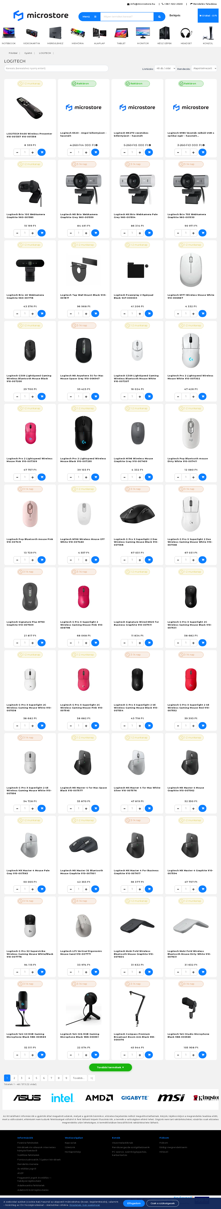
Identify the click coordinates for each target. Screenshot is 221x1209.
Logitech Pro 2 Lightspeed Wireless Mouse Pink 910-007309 (29, 460)
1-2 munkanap (31, 83)
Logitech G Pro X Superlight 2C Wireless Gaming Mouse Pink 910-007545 (81, 707)
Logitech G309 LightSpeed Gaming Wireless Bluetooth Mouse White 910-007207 (136, 378)
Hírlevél (164, 1151)
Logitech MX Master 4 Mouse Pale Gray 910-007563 (28, 872)
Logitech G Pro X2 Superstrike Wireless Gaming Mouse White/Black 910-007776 (30, 954)
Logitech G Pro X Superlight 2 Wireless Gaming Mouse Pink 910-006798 (81, 625)
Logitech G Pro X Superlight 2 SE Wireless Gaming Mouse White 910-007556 (29, 790)
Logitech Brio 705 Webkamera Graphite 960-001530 (187, 215)
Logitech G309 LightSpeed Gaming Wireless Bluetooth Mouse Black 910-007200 (29, 378)
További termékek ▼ (110, 1067)
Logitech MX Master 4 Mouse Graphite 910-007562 (186, 789)
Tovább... (78, 1078)
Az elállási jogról (26, 1168)
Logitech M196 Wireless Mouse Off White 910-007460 (82, 540)
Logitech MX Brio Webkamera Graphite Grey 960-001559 (79, 215)
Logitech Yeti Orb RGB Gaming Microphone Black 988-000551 (79, 1035)
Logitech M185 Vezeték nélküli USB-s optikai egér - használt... (191, 134)
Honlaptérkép (73, 1151)
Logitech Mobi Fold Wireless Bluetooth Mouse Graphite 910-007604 (134, 954)
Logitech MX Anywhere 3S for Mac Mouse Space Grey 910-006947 (82, 377)
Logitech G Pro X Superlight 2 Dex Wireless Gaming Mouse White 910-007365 (190, 542)
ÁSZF (20, 1173)
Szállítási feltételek (28, 1155)
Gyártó (28, 53)
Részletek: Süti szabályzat (84, 1205)
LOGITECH (45, 53)
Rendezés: (183, 69)
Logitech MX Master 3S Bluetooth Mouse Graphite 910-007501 (81, 872)
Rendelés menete (28, 1164)
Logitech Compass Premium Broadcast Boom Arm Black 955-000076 (134, 1037)
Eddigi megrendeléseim (174, 1147)
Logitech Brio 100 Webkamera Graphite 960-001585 (26, 215)
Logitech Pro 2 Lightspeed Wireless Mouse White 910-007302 (190, 377)
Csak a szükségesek (163, 1203)
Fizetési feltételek (27, 1142)
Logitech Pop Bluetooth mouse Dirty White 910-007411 (188, 460)
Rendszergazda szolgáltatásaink (131, 1147)
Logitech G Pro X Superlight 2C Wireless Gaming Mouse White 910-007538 (29, 707)
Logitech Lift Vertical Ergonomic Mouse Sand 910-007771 (81, 952)
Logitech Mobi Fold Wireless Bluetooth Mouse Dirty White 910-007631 (189, 954)
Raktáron (82, 83)
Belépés (175, 15)
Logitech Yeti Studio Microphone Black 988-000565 (189, 1035)
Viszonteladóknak (122, 1142)
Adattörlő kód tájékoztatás (33, 1190)
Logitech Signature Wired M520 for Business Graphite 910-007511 (136, 623)
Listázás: (148, 69)
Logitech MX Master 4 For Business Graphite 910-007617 (136, 872)
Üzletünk (70, 1147)
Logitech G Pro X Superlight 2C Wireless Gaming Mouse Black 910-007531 (190, 625)
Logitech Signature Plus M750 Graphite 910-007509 (26, 623)
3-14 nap (81, 164)
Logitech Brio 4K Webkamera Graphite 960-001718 (25, 296)
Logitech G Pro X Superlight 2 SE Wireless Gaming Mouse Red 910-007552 (189, 707)
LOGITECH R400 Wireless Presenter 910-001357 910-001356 (29, 135)
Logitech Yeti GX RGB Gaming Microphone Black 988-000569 (26, 1035)
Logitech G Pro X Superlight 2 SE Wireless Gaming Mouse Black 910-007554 (136, 707)
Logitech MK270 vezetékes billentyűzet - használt (131, 134)
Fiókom (164, 1142)
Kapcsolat (70, 1142)
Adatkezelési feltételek (31, 1185)
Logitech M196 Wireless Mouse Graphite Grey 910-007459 (133, 460)
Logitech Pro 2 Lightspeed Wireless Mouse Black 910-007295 (83, 460)
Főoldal (13, 53)
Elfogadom (134, 1203)
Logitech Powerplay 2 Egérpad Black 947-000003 (133, 296)
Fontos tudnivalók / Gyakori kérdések (39, 1159)
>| (91, 1078)
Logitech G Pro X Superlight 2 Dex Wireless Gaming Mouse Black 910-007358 (136, 542)
